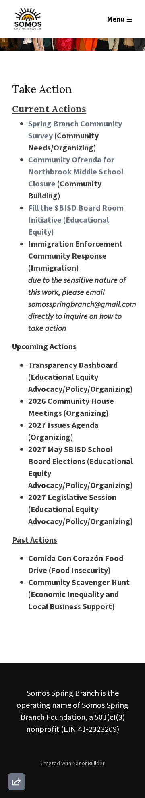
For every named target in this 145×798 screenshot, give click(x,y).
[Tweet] (16, 716)
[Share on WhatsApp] (16, 762)
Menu (115, 19)
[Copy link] (16, 670)
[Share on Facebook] (16, 739)
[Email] (16, 693)
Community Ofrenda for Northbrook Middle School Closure (75, 171)
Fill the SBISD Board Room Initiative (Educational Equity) (76, 220)
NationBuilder (88, 763)
